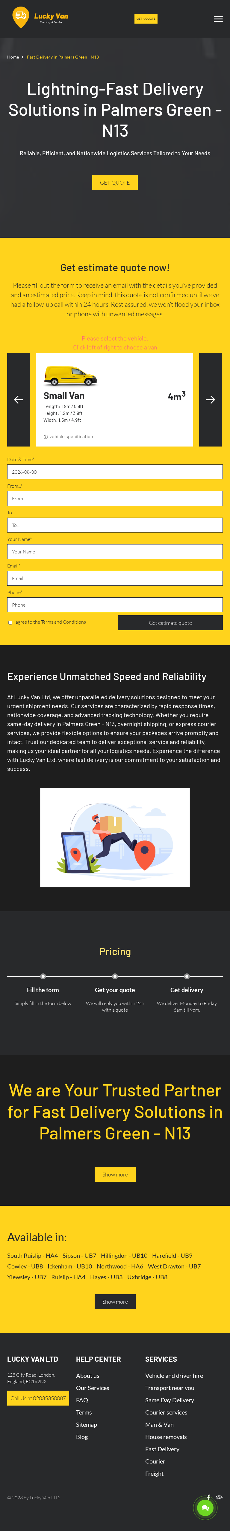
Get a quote (146, 19)
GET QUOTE (115, 182)
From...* (14, 486)
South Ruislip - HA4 (32, 1255)
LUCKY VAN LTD (32, 1358)
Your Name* (19, 539)
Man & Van (159, 1424)
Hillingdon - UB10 (124, 1255)
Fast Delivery (162, 1448)
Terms (84, 1412)
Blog (82, 1436)
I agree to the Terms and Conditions (49, 622)
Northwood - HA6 (120, 1266)
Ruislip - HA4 (68, 1276)
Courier (155, 1461)
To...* (11, 513)
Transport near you (169, 1387)
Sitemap (86, 1424)
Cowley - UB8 (25, 1266)
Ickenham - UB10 (70, 1266)
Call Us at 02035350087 (38, 1398)
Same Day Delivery (169, 1399)
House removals (166, 1436)
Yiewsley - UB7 (27, 1276)
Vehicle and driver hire (174, 1375)
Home (13, 56)
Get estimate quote (170, 622)
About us (87, 1375)
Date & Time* (20, 459)
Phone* (14, 592)
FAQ (82, 1399)
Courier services (166, 1412)
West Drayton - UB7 (174, 1266)
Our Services (92, 1387)
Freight (154, 1473)
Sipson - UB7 (79, 1255)
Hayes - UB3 (106, 1276)
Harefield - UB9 (172, 1255)
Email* (13, 566)
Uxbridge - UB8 (147, 1276)
